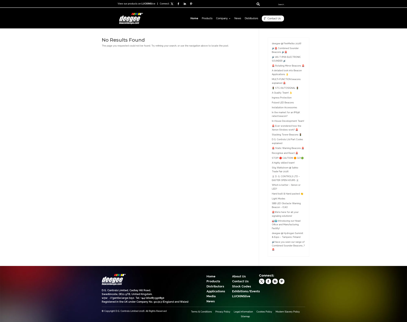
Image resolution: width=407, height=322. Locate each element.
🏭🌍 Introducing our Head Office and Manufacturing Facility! (286, 225)
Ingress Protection (282, 97)
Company (222, 18)
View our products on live (136, 3)
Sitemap (245, 316)
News (237, 18)
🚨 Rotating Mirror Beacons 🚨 (288, 65)
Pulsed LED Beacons (283, 102)
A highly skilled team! (283, 162)
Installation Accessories (284, 107)
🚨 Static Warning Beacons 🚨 (288, 148)
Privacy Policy (222, 312)
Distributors (251, 18)
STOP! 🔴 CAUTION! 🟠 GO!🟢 (288, 158)
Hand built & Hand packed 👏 (287, 193)
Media (211, 296)
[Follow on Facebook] (178, 3)
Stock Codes (241, 286)
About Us (239, 276)
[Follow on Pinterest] (191, 3)
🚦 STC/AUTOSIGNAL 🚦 (285, 88)
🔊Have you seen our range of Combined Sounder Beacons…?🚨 (288, 246)
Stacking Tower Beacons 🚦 (287, 134)
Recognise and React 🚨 (285, 153)
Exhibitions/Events (246, 291)
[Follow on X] (172, 3)
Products (207, 18)
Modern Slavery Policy (288, 312)
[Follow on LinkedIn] (184, 3)
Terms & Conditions (201, 312)
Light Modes (278, 198)
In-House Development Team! (288, 121)
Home (194, 18)
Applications (216, 291)
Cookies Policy (264, 312)
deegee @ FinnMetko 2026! (286, 43)
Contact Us (274, 18)
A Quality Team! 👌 (282, 92)
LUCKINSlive (241, 296)
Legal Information (243, 312)
